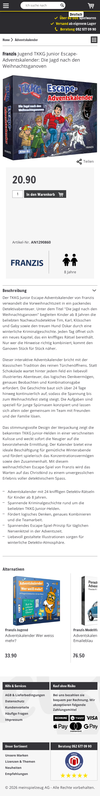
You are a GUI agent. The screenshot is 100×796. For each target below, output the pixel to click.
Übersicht (92, 39)
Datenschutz (14, 701)
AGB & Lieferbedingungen (25, 695)
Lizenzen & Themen (20, 761)
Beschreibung (15, 290)
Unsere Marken (16, 755)
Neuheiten (13, 767)
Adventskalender (26, 39)
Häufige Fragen (16, 713)
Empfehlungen (16, 774)
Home (6, 39)
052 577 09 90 (86, 29)
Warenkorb (41, 194)
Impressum (14, 719)
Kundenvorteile (17, 707)
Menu (6, 5)
